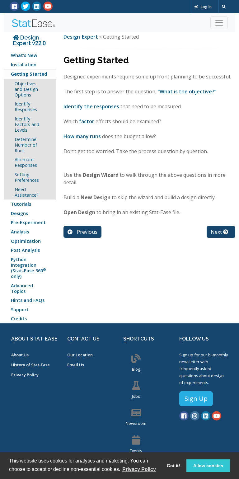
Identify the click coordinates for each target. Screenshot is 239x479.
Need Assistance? (27, 192)
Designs (19, 213)
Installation (23, 65)
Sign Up (196, 398)
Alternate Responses (26, 162)
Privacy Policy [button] (139, 469)
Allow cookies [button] (208, 465)
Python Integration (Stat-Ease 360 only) (28, 267)
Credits (19, 319)
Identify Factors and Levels (27, 124)
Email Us (75, 365)
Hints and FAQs (28, 300)
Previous (86, 231)
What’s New (24, 55)
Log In (206, 6)
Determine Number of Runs (26, 144)
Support (20, 309)
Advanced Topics (22, 288)
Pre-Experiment (28, 222)
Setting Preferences (27, 177)
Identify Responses (26, 106)
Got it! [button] (173, 465)
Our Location (80, 355)
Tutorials (21, 204)
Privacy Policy (25, 375)
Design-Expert (81, 36)
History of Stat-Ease (30, 365)
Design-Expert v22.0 (29, 40)
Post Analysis (25, 250)
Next (217, 231)
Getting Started (29, 74)
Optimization (26, 241)
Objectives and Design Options (26, 89)
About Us (20, 355)
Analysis (20, 232)
